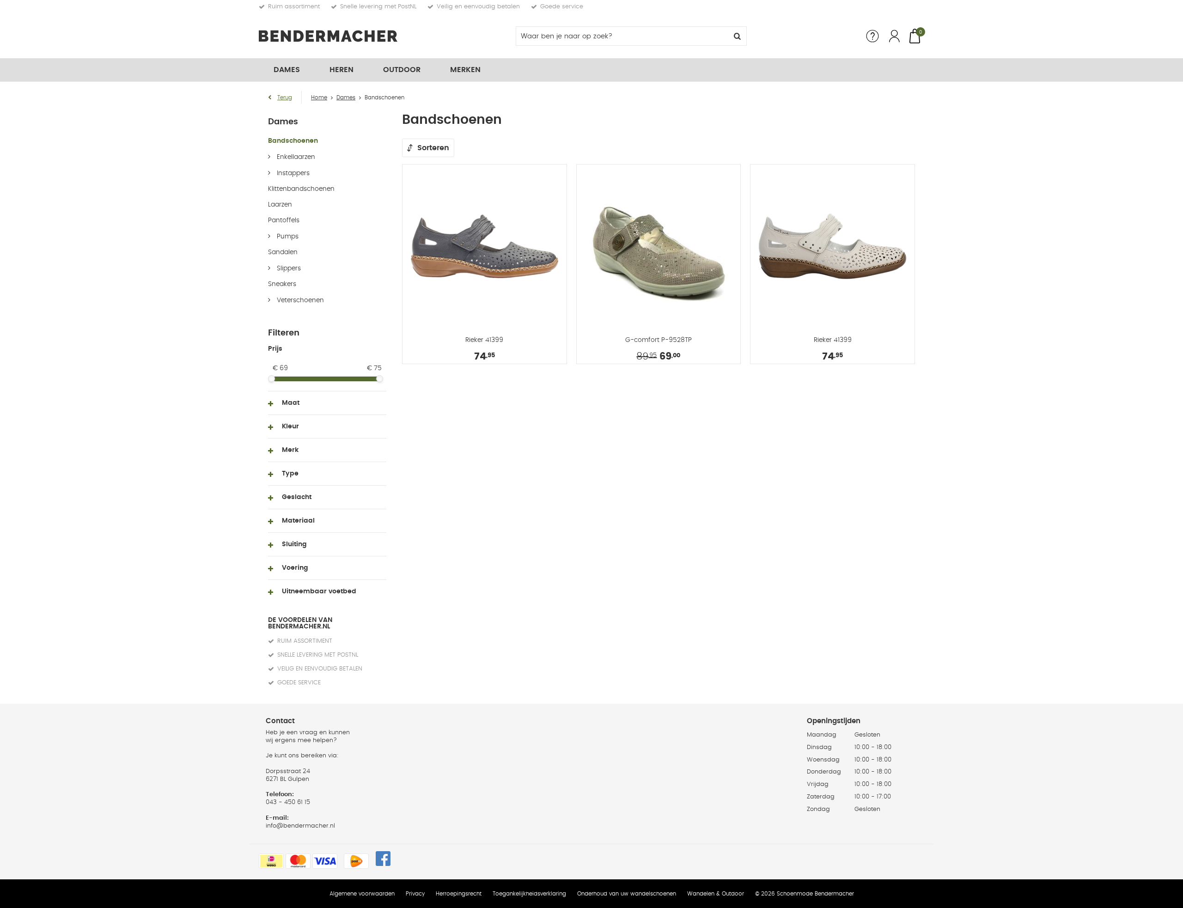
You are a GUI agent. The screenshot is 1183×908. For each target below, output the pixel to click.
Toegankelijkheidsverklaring (529, 893)
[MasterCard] (298, 861)
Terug (284, 97)
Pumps (287, 236)
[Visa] (324, 861)
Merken (465, 69)
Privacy (415, 893)
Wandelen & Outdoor (715, 893)
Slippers (288, 268)
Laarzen (280, 204)
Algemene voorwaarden (362, 893)
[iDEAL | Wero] (271, 861)
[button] (327, 402)
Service (872, 36)
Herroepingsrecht (459, 893)
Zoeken (737, 36)
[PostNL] (356, 861)
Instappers (292, 173)
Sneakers (282, 284)
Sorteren (433, 148)
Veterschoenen (299, 300)
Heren (341, 69)
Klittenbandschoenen (301, 189)
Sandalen (283, 252)
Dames (287, 69)
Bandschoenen (293, 141)
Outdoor (402, 69)
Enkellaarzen (295, 157)
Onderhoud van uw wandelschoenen (626, 893)
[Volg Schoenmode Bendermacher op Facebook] (383, 858)
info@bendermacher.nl (300, 826)
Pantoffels (283, 220)
